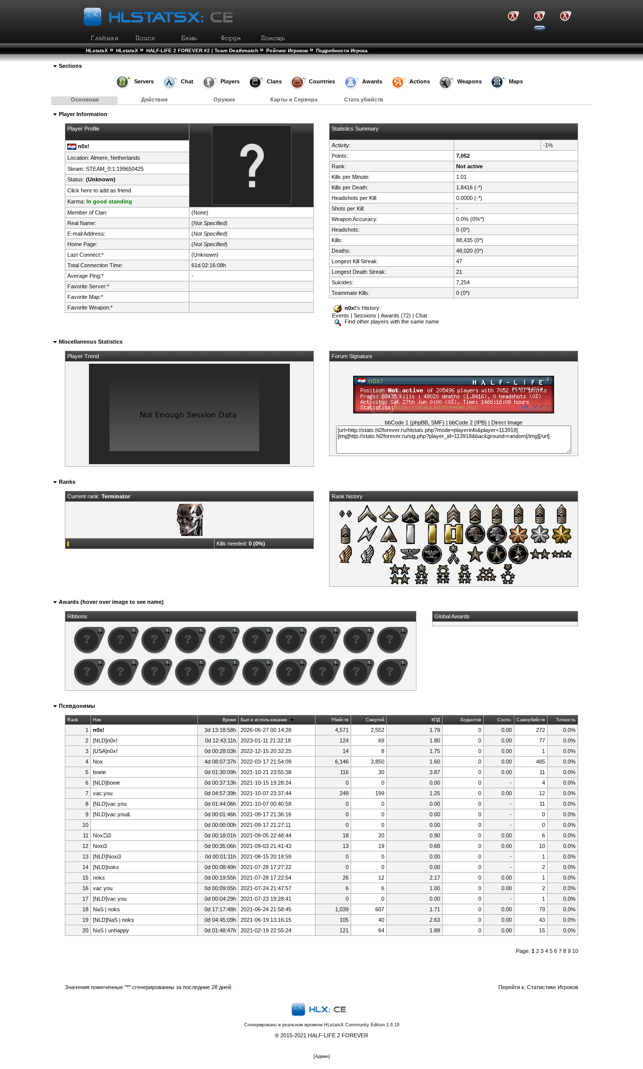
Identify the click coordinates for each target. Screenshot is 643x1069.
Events (340, 315)
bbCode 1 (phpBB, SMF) (415, 422)
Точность (566, 719)
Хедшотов (470, 719)
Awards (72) (396, 315)
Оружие (224, 99)
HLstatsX (97, 50)
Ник (97, 719)
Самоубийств (530, 719)
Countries (322, 81)
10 (575, 951)
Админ (322, 1056)
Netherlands (125, 158)
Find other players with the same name (391, 321)
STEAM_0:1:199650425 (115, 169)
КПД (436, 719)
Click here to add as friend (99, 190)
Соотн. (504, 719)
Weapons (469, 81)
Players (230, 81)
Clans (274, 81)
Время (229, 719)
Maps (516, 81)
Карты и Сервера (293, 99)
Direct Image (506, 422)
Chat (187, 81)
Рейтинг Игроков (287, 50)
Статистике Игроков (552, 987)
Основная (84, 99)
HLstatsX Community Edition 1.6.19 (361, 1024)
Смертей (375, 719)
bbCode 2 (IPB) (468, 422)
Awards (372, 81)
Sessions (365, 315)
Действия (154, 99)
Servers (144, 81)
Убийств (340, 719)
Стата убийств (363, 99)
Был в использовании (264, 719)
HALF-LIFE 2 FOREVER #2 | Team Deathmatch (202, 50)
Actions (419, 81)
